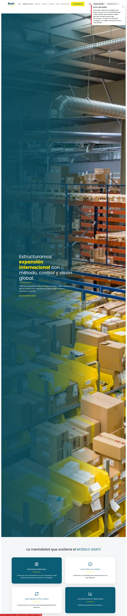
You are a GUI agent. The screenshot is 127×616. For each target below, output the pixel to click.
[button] (90, 4)
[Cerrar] (123, 7)
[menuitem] (19, 4)
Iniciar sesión (99, 4)
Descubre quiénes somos (27, 295)
